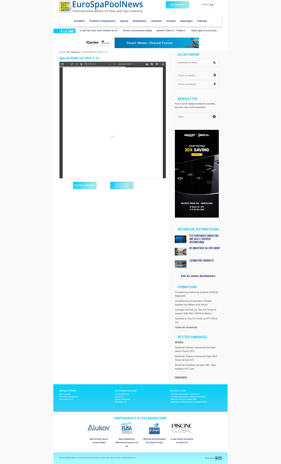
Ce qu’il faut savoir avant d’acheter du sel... (99, 30)
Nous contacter (65, 394)
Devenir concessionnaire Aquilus (137, 30)
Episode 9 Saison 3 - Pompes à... (172, 30)
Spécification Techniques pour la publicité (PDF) (189, 402)
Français (206, 4)
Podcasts (202, 20)
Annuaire (171, 20)
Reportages (186, 20)
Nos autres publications (68, 397)
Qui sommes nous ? (66, 399)
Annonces (156, 20)
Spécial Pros (119, 397)
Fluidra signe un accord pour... (204, 30)
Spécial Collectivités (122, 399)
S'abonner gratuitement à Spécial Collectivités (188, 397)
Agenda (124, 20)
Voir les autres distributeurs (198, 276)
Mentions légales (116, 458)
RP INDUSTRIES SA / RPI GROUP (204, 248)
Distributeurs (140, 20)
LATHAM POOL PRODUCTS (201, 260)
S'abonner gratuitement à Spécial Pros (185, 394)
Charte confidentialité (129, 458)
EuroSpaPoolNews (122, 394)
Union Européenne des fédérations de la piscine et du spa (126, 442)
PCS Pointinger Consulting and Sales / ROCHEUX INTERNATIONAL (204, 239)
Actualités (79, 20)
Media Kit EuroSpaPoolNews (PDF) (184, 399)
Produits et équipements (102, 20)
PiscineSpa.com (121, 402)
